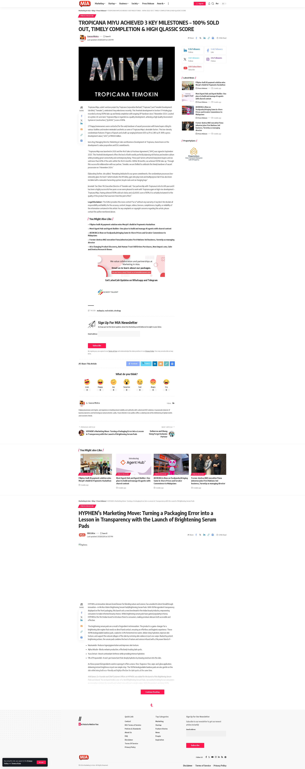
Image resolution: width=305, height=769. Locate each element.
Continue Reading (152, 692)
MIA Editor (91, 533)
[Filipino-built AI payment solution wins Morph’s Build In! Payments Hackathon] (188, 85)
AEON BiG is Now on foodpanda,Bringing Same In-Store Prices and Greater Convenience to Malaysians (171, 481)
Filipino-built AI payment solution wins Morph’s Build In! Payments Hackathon (122, 224)
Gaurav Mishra (93, 36)
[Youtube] (193, 68)
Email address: (93, 334)
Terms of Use (16, 763)
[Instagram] (215, 59)
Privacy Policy (149, 351)
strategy (117, 311)
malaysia (100, 311)
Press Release (87, 16)
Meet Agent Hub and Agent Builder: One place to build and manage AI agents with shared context (130, 228)
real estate (109, 311)
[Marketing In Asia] (85, 3)
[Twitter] (193, 59)
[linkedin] (193, 50)
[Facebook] (215, 50)
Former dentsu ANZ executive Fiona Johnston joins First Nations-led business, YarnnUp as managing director (208, 481)
